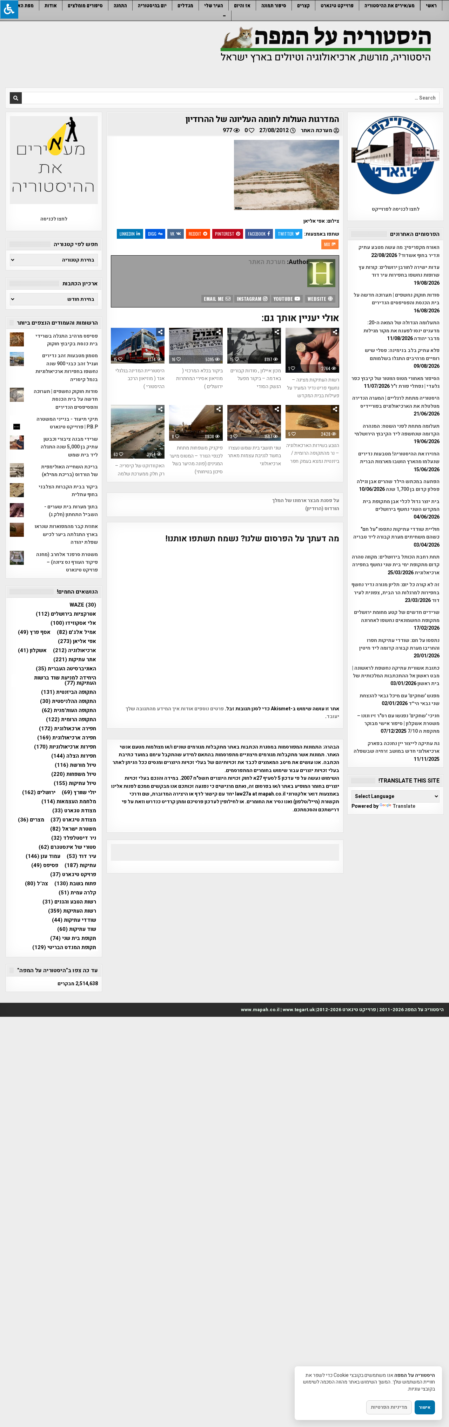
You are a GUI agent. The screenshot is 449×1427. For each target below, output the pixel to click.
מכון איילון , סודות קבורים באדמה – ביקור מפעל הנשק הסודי (255, 378)
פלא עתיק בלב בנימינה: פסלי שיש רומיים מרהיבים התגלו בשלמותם (402, 354)
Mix (327, 244)
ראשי (431, 5)
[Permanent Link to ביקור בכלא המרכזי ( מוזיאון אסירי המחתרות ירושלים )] (196, 346)
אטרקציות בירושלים (66, 614)
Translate (404, 806)
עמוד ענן (43, 856)
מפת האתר (23, 5)
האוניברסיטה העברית (66, 668)
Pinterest (224, 234)
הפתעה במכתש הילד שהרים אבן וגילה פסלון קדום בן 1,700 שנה (398, 485)
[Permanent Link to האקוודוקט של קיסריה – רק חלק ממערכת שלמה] (138, 432)
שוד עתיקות (76, 929)
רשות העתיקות (72, 911)
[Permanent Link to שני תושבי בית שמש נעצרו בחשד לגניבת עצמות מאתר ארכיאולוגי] (254, 422)
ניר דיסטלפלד (73, 838)
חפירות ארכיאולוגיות (65, 747)
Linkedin (127, 234)
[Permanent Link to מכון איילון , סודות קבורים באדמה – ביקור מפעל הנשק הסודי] (254, 346)
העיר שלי (213, 5)
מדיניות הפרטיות (389, 1407)
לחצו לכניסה (53, 219)
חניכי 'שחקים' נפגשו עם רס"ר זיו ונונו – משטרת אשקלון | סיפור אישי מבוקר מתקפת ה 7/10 (398, 723)
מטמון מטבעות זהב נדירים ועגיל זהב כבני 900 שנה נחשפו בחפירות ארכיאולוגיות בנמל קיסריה (66, 367)
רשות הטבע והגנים (69, 902)
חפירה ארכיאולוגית (66, 738)
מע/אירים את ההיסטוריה (389, 5)
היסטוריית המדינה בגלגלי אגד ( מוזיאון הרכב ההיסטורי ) (140, 378)
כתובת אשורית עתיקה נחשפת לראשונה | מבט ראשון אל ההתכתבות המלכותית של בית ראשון (396, 676)
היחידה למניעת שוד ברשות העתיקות (65, 680)
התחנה (120, 5)
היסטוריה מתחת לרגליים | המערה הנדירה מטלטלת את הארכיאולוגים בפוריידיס (396, 402)
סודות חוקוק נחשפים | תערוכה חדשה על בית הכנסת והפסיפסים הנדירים (397, 298)
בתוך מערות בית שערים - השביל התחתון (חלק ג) (71, 510)
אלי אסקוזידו (73, 623)
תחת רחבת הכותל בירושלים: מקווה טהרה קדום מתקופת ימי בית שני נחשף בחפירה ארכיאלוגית (396, 564)
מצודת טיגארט (73, 820)
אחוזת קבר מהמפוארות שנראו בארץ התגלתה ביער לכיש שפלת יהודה (66, 534)
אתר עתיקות (74, 659)
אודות (51, 5)
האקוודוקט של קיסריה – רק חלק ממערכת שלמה (140, 469)
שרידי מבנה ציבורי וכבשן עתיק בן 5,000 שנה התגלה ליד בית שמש (69, 447)
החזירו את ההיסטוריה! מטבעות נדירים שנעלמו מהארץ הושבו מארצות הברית (399, 457)
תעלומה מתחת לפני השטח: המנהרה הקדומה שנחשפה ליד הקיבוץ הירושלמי (397, 430)
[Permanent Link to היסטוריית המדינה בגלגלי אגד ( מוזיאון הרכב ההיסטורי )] (138, 346)
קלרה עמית (77, 893)
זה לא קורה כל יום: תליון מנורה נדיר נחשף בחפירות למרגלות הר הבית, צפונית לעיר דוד (395, 592)
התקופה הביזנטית (68, 692)
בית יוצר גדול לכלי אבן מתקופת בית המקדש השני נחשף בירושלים (401, 505)
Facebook (257, 234)
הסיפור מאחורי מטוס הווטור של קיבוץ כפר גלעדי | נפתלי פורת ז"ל (395, 382)
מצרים (31, 820)
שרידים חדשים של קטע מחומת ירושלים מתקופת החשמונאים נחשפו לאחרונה (397, 616)
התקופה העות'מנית (69, 710)
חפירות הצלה (73, 756)
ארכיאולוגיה (74, 650)
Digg (152, 234)
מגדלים (185, 5)
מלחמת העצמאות (68, 801)
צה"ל (36, 883)
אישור (424, 1407)
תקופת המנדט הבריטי (64, 947)
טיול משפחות (73, 774)
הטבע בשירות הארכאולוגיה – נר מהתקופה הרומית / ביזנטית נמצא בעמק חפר (312, 453)
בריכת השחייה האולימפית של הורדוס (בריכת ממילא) (69, 470)
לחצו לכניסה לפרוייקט (396, 209)
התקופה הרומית (71, 719)
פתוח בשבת (75, 883)
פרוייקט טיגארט (337, 5)
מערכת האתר (316, 130)
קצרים (303, 5)
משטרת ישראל (73, 829)
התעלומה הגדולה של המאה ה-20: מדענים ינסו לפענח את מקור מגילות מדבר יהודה (401, 330)
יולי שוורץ (79, 792)
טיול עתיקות (75, 783)
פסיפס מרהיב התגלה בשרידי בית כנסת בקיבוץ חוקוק (66, 339)
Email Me (214, 298)
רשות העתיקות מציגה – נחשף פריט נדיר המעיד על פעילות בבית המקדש (313, 387)
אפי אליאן (77, 641)
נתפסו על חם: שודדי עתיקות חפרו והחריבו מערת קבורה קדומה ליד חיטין (399, 644)
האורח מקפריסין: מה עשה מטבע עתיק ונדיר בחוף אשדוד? (399, 251)
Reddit (195, 234)
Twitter (286, 234)
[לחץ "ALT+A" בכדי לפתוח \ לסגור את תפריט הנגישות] (9, 9)
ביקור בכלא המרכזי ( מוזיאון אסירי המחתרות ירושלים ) (199, 378)
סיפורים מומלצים (85, 5)
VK (172, 234)
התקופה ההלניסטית (68, 701)
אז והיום (242, 5)
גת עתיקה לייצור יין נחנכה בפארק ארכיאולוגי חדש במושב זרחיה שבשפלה (397, 747)
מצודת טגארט (74, 810)
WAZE (82, 605)
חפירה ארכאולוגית (67, 728)
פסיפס (44, 865)
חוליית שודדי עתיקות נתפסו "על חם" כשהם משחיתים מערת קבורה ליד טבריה (396, 533)
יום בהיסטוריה (152, 5)
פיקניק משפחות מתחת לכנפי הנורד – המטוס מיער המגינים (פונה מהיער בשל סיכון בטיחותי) (196, 459)
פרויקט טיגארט (73, 874)
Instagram (250, 298)
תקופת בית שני (73, 938)
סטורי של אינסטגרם (67, 847)
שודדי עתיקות (74, 920)
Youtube (284, 298)
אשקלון (32, 650)
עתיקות (80, 865)
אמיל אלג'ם (76, 632)
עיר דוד (81, 856)
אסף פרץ (34, 632)
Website (318, 298)
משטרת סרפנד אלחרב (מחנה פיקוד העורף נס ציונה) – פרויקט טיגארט (67, 562)
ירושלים (38, 792)
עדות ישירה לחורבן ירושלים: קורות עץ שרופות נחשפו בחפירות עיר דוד (399, 271)
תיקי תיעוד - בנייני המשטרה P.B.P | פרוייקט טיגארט (67, 423)
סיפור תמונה (273, 5)
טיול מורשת (75, 765)
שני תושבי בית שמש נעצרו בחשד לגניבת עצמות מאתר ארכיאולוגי (254, 455)
